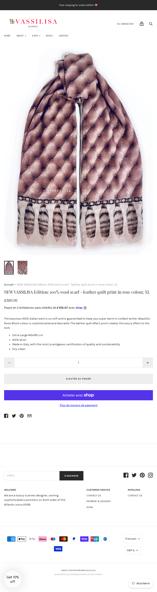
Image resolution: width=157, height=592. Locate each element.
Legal (89, 507)
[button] (12, 579)
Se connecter (125, 24)
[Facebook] (125, 476)
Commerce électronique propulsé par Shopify (78, 574)
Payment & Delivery (98, 501)
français (131, 538)
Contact (64, 35)
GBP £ (131, 550)
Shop (35, 35)
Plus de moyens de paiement (79, 405)
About (20, 35)
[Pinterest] (142, 476)
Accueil (8, 284)
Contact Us (93, 495)
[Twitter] (134, 476)
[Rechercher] (151, 25)
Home (7, 35)
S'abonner (71, 476)
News (49, 35)
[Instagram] (150, 476)
